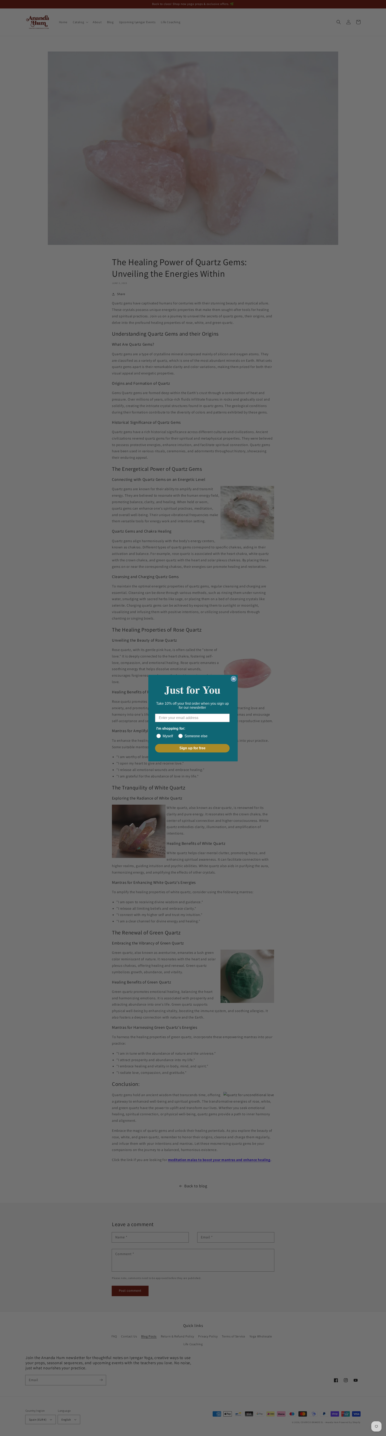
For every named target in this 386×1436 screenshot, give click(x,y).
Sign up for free (192, 748)
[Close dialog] (233, 679)
